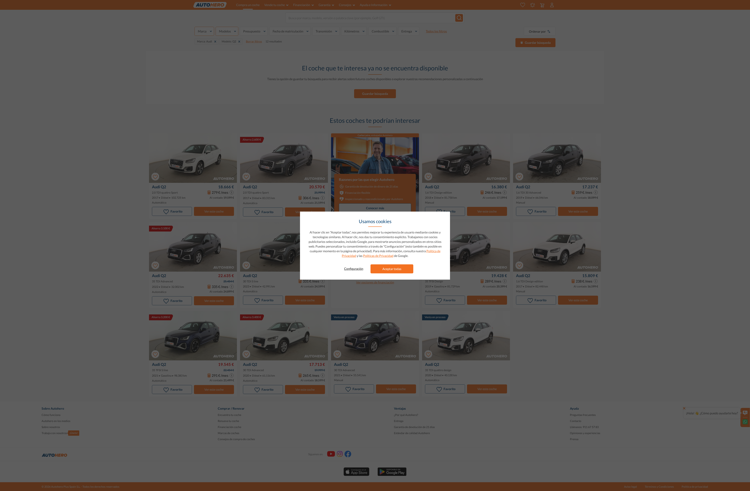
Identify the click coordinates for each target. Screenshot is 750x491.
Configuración (353, 268)
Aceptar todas (391, 269)
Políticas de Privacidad (378, 256)
